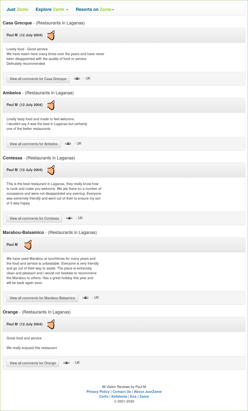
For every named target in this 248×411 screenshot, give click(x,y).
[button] (52, 9)
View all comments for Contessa (34, 218)
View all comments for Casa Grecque (38, 78)
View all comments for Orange (33, 362)
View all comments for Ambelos (34, 143)
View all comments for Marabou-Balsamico (42, 297)
